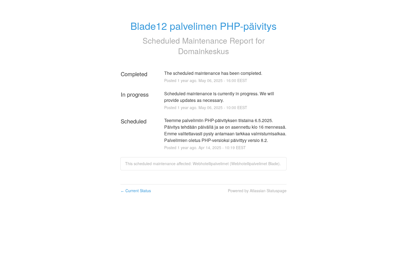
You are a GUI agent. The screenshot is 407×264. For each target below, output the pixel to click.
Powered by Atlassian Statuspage (257, 190)
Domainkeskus (203, 50)
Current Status (135, 190)
